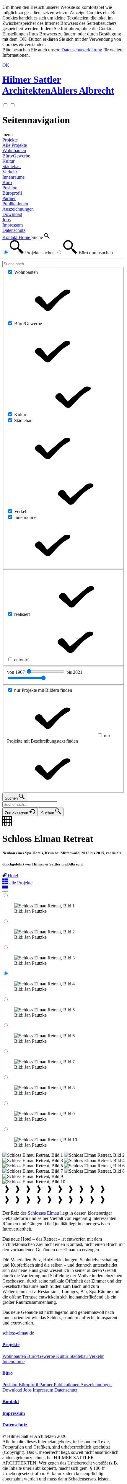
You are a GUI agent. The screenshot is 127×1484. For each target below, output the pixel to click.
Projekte (10, 139)
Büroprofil (29, 1384)
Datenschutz (65, 1389)
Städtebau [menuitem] (11, 166)
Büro (7, 182)
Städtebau (79, 1356)
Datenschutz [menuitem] (13, 230)
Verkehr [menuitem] (9, 171)
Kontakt (10, 237)
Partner (46, 1384)
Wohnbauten (14, 1356)
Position (10, 1384)
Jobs (28, 1389)
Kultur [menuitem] (8, 161)
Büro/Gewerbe (41, 1356)
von (16, 672)
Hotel (13, 875)
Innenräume (13, 1361)
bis (74, 672)
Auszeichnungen (96, 1384)
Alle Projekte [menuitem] (14, 145)
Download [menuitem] (12, 214)
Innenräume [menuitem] (13, 177)
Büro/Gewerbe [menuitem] (16, 155)
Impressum (43, 1389)
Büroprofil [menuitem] (12, 193)
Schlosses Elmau (43, 1212)
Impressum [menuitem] (12, 224)
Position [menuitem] (9, 187)
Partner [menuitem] (9, 198)
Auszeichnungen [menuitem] (18, 208)
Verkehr (96, 1356)
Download (12, 1389)
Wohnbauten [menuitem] (14, 150)
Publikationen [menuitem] (15, 203)
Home (25, 237)
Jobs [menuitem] (6, 219)
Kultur (62, 1356)
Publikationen (67, 1384)
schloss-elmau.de (18, 1332)
